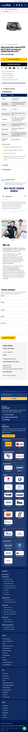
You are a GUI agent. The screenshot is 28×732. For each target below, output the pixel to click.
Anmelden (14, 398)
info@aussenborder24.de (9, 358)
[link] (14, 182)
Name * (2, 295)
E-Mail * (3, 302)
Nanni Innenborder (8, 609)
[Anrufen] (14, 5)
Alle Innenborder (8, 607)
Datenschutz (9, 728)
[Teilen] (12, 12)
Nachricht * (3, 323)
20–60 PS (6, 590)
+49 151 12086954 (8, 352)
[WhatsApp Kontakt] (24, 728)
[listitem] (2, 12)
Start (2, 9)
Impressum (3, 728)
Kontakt (6, 730)
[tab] (12, 212)
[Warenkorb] (19, 5)
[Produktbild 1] (14, 26)
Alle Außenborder (8, 579)
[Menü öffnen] (25, 5)
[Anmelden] (22, 5)
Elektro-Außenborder (9, 599)
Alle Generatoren (8, 619)
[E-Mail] (16, 5)
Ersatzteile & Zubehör (9, 629)
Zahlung (2, 730)
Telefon (3, 310)
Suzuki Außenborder (9, 581)
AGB (14, 728)
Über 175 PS (7, 594)
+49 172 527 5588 (9, 414)
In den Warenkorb (14, 59)
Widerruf (17, 728)
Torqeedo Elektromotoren (10, 602)
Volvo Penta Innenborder (10, 614)
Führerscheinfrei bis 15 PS (10, 587)
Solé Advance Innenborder (10, 611)
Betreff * (3, 316)
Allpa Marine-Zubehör (9, 627)
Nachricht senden (8, 337)
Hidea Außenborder (8, 583)
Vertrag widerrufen (8, 435)
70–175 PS (6, 592)
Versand (22, 728)
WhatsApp (7, 419)
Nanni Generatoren (8, 621)
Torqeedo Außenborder (9, 585)
